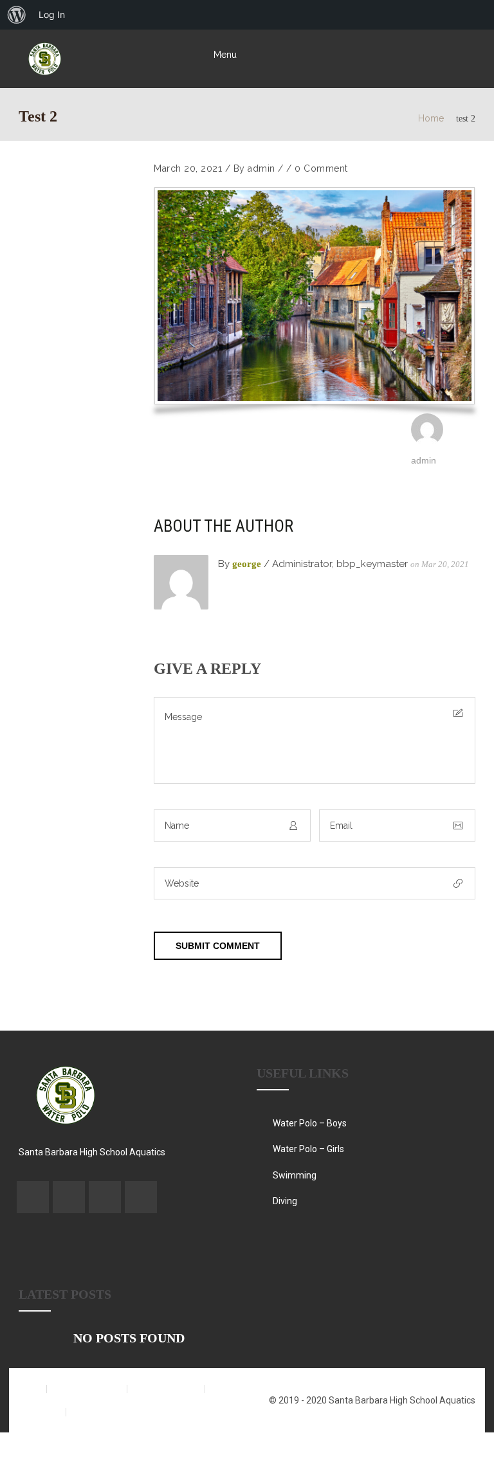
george (246, 564)
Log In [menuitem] (52, 14)
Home (431, 118)
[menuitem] (16, 15)
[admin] (427, 442)
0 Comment (321, 168)
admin (261, 168)
